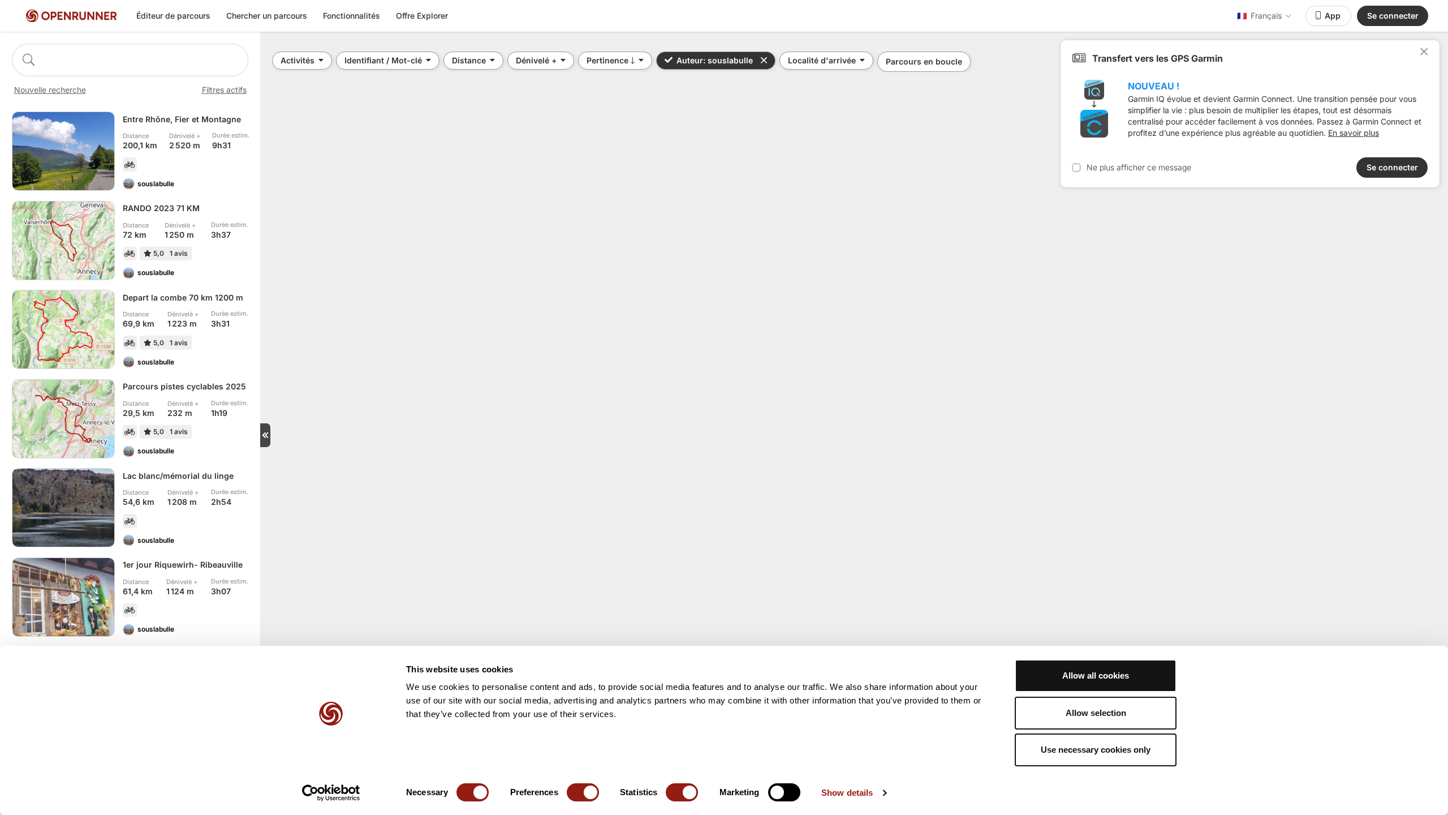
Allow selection (1096, 713)
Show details (847, 792)
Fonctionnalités (351, 15)
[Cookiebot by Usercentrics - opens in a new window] (331, 792)
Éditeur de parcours (173, 15)
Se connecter (1393, 15)
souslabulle (155, 183)
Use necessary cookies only (1095, 749)
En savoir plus (1353, 133)
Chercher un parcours (266, 15)
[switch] (583, 792)
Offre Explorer (422, 15)
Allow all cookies (1095, 675)
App (1333, 15)
